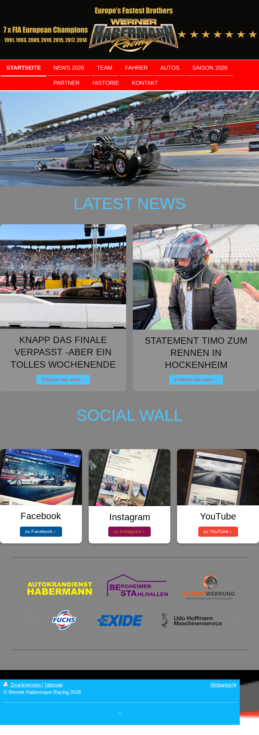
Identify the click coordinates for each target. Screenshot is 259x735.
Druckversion (25, 685)
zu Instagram (127, 531)
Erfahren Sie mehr (61, 379)
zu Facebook (39, 531)
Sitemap (54, 685)
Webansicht (223, 685)
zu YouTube (216, 531)
